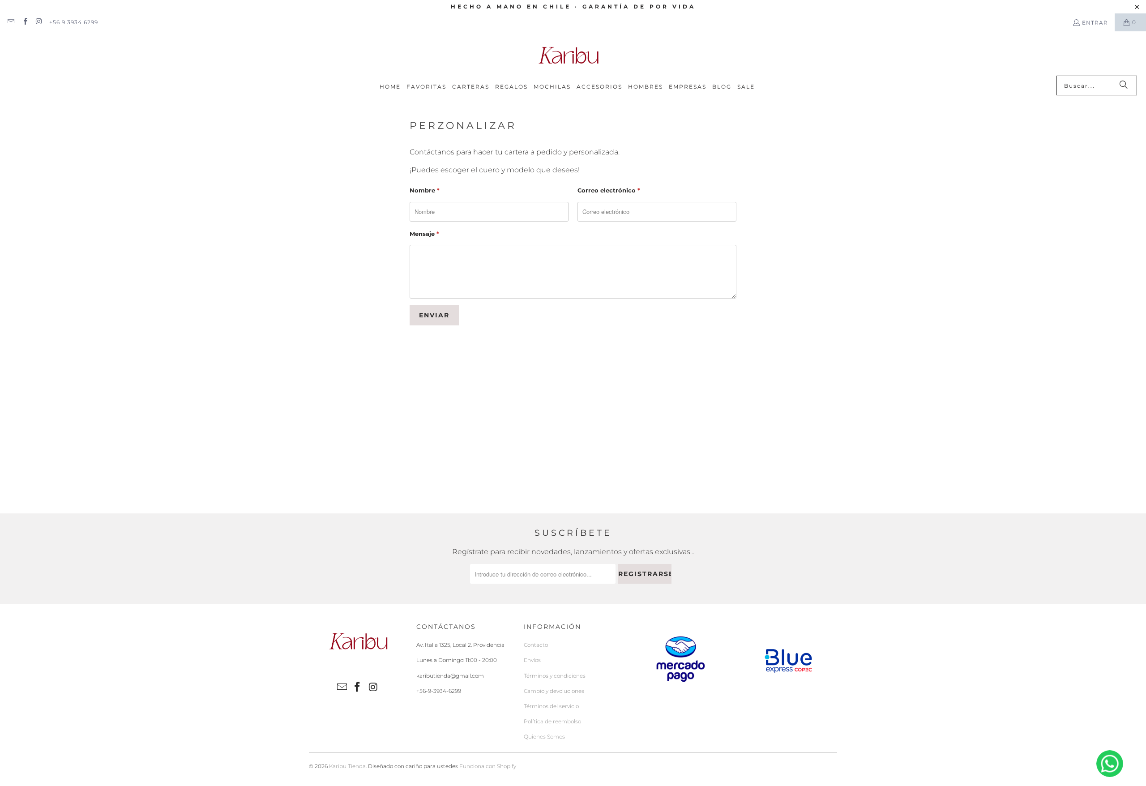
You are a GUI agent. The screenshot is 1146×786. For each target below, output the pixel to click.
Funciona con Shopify (487, 766)
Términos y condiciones (555, 675)
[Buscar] (1123, 85)
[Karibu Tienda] (568, 56)
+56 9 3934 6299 (73, 22)
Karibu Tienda (347, 766)
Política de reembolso (552, 721)
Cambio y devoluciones (554, 691)
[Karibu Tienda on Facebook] (24, 22)
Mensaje (424, 233)
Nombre (425, 190)
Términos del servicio (551, 706)
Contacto (536, 644)
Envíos (532, 660)
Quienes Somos (544, 736)
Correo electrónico (608, 190)
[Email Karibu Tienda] (10, 22)
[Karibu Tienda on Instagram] (39, 22)
